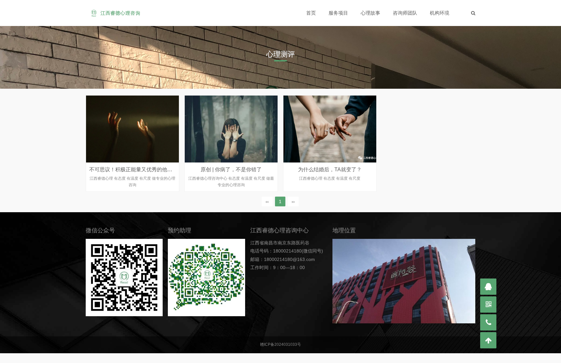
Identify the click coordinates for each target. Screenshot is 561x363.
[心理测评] (115, 13)
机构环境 (439, 13)
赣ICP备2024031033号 (280, 344)
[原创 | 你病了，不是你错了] (231, 129)
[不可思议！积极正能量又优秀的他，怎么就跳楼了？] (132, 129)
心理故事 (370, 13)
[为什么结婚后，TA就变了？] (329, 129)
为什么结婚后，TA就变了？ (330, 169)
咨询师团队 (405, 13)
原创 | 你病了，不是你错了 (231, 169)
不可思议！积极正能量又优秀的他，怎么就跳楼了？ (149, 169)
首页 (311, 13)
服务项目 (338, 13)
